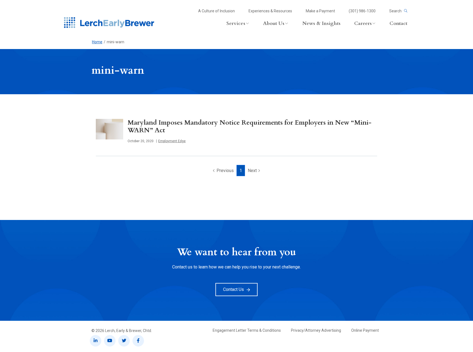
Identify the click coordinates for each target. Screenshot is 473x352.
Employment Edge (172, 141)
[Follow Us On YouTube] (110, 341)
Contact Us (233, 289)
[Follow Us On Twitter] (124, 341)
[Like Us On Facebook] (138, 341)
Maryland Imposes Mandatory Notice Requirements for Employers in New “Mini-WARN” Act (249, 126)
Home (97, 42)
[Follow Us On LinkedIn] (95, 341)
